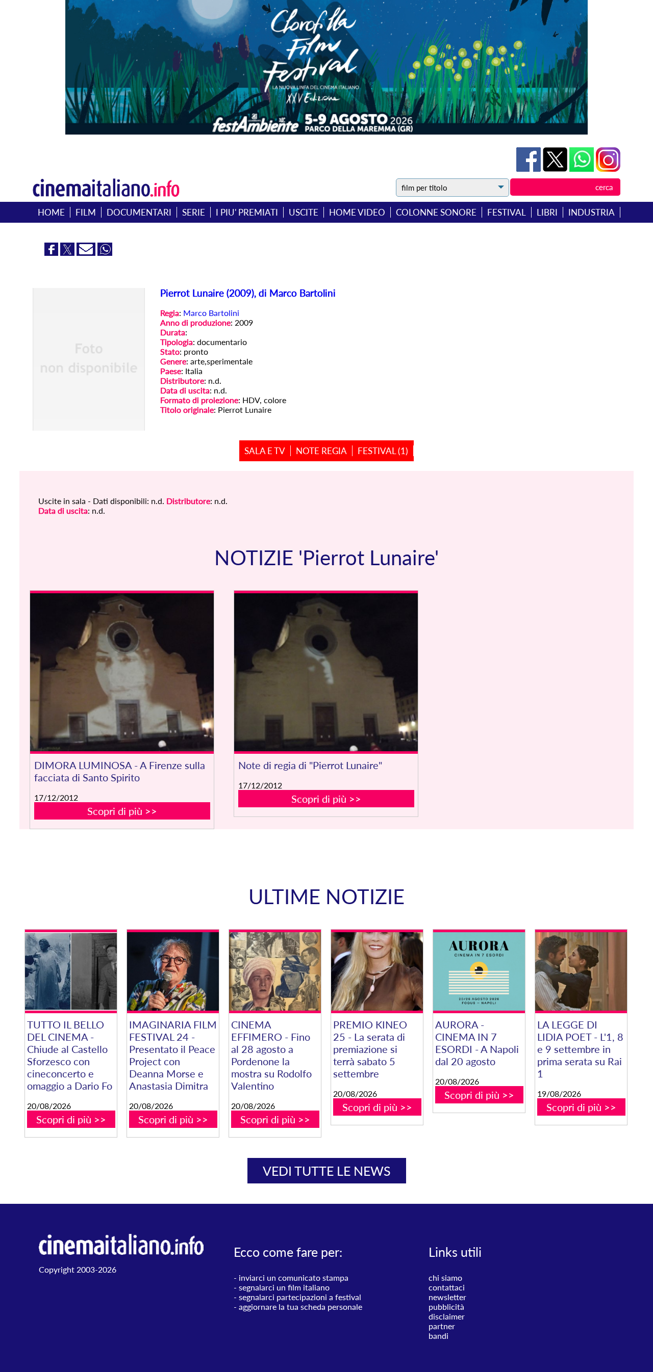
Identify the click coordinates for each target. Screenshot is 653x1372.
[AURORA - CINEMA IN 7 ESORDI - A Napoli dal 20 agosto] (479, 972)
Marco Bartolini (211, 313)
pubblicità (446, 1306)
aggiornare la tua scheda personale (300, 1306)
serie (193, 212)
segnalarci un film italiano (284, 1287)
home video (357, 212)
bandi (438, 1335)
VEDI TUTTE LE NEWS (327, 1170)
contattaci (447, 1287)
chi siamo (445, 1277)
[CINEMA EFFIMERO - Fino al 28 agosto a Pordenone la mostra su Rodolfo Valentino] (275, 972)
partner (442, 1326)
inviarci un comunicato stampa (293, 1277)
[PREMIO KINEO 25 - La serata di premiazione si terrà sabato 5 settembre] (377, 972)
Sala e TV (264, 450)
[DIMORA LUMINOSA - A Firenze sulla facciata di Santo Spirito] (122, 672)
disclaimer (447, 1316)
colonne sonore (436, 212)
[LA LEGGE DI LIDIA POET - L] (581, 972)
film (86, 212)
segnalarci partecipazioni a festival (300, 1297)
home (51, 212)
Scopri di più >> (122, 811)
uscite (303, 212)
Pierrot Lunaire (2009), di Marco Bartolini (248, 293)
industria (591, 212)
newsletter (447, 1297)
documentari (139, 212)
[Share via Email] (87, 252)
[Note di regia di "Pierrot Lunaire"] (326, 672)
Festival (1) (383, 450)
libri (547, 212)
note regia (321, 450)
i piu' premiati (247, 212)
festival (506, 212)
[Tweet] (556, 168)
